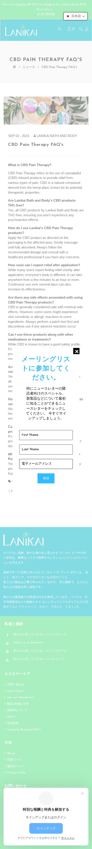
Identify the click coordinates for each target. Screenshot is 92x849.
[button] (75, 16)
